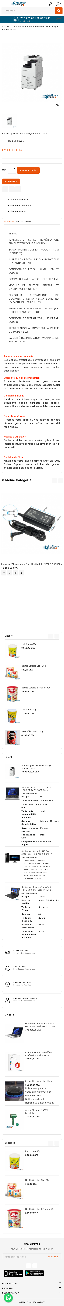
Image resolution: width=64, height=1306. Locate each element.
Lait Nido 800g (29, 709)
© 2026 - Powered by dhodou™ (32, 1302)
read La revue (15, 141)
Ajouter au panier (28, 170)
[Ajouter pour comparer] (15, 573)
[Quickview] (21, 572)
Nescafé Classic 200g (32, 731)
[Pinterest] (18, 189)
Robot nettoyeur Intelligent (39, 1081)
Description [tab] (9, 221)
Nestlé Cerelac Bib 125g (33, 666)
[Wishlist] (9, 572)
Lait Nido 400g (29, 644)
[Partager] (5, 189)
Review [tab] (28, 221)
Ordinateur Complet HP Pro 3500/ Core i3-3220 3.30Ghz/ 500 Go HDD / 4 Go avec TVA (36, 854)
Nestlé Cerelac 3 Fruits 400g (35, 688)
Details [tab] (19, 221)
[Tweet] (12, 189)
